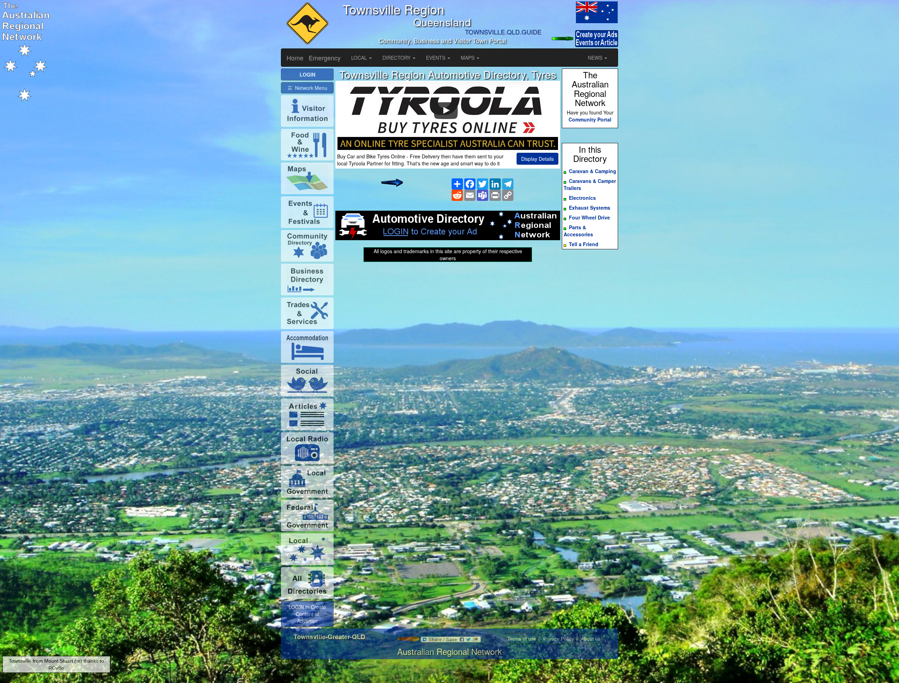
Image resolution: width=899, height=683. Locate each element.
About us (591, 639)
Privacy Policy (558, 639)
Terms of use (521, 639)
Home (295, 57)
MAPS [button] (468, 57)
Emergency (325, 57)
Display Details (537, 158)
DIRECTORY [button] (397, 57)
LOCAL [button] (359, 57)
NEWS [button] (596, 57)
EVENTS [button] (436, 57)
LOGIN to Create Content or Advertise (307, 613)
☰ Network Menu (307, 87)
